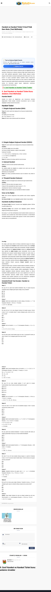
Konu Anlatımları (9, 31)
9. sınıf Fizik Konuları (18, 31)
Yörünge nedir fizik (10, 503)
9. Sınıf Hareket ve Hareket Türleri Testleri (18, 88)
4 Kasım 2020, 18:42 (17, 559)
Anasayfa (3, 31)
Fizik (13, 31)
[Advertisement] (18, 48)
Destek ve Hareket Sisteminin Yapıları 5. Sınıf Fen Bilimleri (7, 520)
